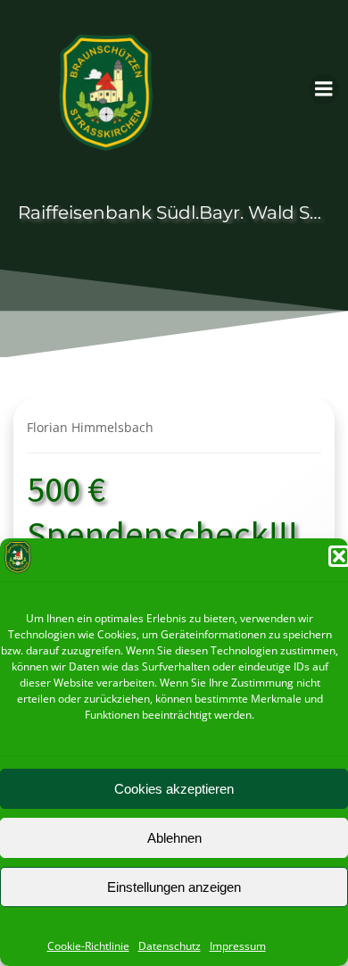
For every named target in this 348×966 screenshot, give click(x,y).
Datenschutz (169, 946)
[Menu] (324, 89)
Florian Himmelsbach (90, 427)
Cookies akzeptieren (174, 788)
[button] (339, 556)
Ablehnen (174, 837)
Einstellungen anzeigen (174, 887)
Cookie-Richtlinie (88, 946)
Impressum (238, 946)
